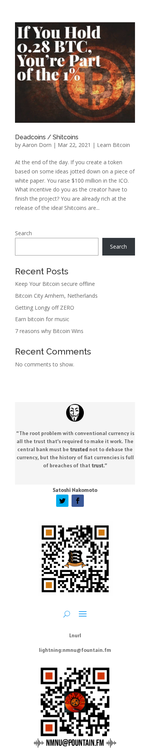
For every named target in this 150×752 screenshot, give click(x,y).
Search (23, 233)
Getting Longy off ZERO (44, 307)
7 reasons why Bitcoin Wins (49, 331)
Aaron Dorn (37, 144)
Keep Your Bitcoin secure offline (55, 283)
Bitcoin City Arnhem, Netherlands (56, 295)
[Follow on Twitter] (62, 501)
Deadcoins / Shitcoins (46, 137)
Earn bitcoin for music (42, 319)
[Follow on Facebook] (78, 501)
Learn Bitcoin (113, 144)
